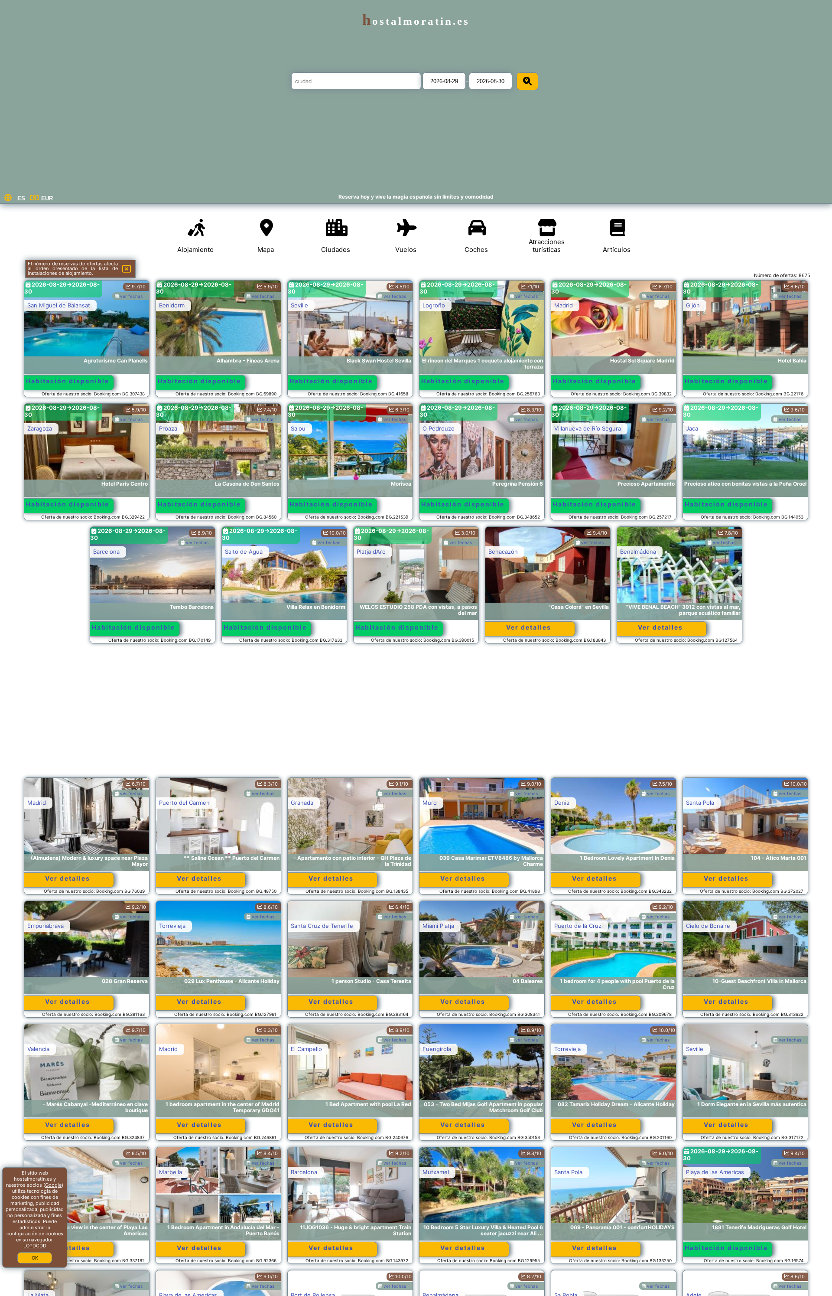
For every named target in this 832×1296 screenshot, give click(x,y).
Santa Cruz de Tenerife (322, 925)
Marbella (170, 1172)
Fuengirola (436, 1048)
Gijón (693, 305)
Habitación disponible (67, 381)
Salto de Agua (244, 551)
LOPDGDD (34, 1246)
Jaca (692, 428)
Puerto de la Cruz (577, 925)
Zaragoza (39, 428)
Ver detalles (528, 627)
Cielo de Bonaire (708, 925)
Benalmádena (638, 551)
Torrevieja (172, 925)
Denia (561, 802)
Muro (429, 802)
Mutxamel (435, 1172)
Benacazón (503, 551)
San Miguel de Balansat (58, 305)
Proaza (168, 428)
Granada (302, 802)
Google (53, 1185)
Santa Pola (700, 802)
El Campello (306, 1048)
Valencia (38, 1048)
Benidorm (172, 305)
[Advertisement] (416, 714)
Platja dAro (371, 551)
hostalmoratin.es (416, 21)
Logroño (433, 305)
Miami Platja (438, 925)
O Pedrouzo (438, 428)
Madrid (563, 305)
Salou (298, 428)
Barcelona (106, 551)
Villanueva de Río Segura (587, 428)
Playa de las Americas (715, 1172)
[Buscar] (527, 81)
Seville (299, 305)
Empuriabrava (45, 925)
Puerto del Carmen (184, 802)
